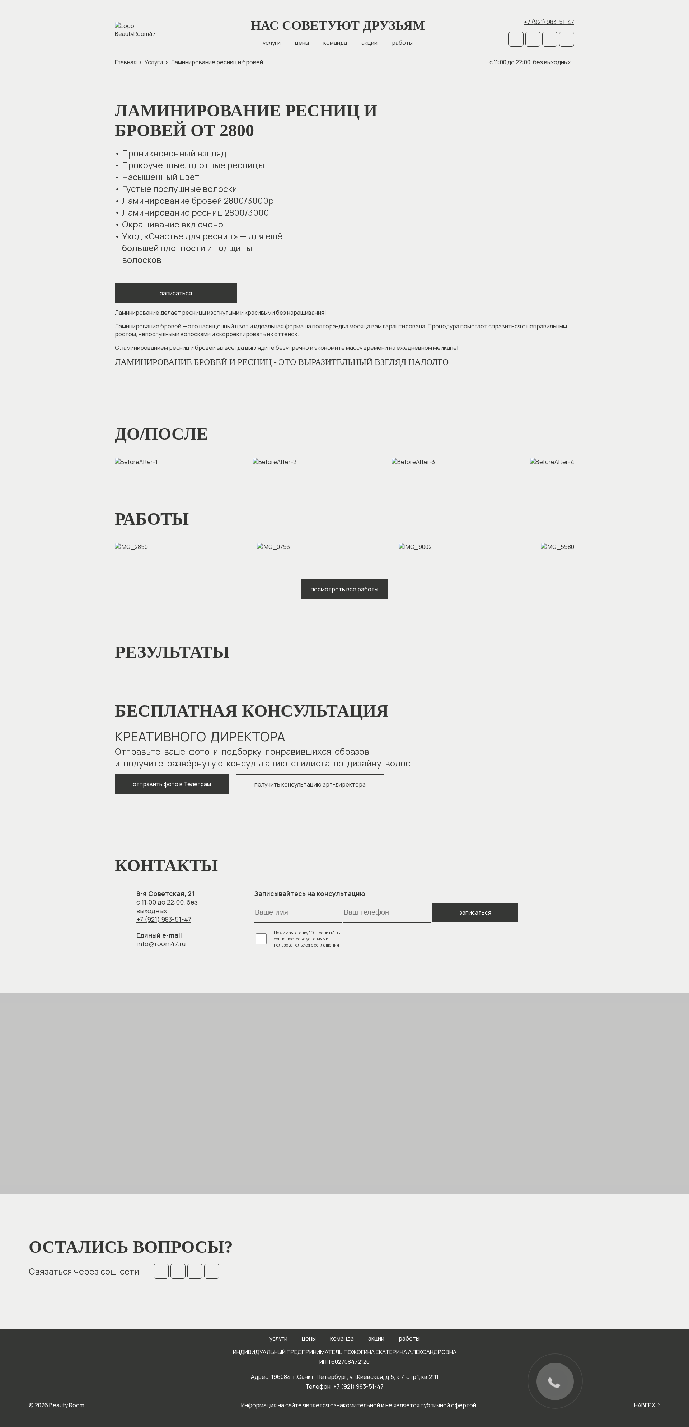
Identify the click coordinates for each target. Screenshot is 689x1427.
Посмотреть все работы (344, 589)
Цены (302, 43)
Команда (335, 43)
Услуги (272, 43)
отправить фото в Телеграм (172, 784)
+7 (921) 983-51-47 (549, 22)
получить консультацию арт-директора (310, 784)
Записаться (176, 293)
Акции (369, 43)
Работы (402, 43)
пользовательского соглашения (306, 945)
